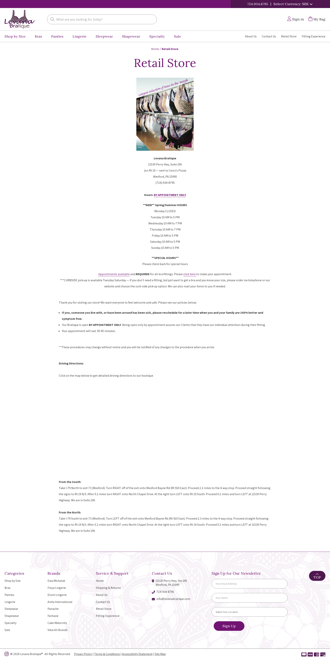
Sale (177, 36)
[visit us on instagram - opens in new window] (7, 655)
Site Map (160, 654)
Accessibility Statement (137, 654)
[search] (52, 19)
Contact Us (269, 36)
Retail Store (289, 36)
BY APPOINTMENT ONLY (170, 195)
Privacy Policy (83, 654)
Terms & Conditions (107, 654)
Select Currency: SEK (291, 4)
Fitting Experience (313, 36)
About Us (251, 36)
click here (189, 274)
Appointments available (114, 274)
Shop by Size (15, 36)
